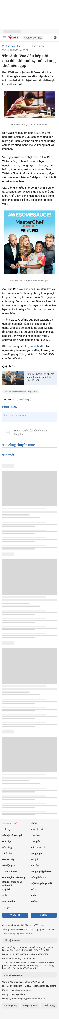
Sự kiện (44, 915)
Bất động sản (9, 865)
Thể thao (35, 835)
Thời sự (6, 829)
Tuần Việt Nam (10, 871)
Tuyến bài (15, 915)
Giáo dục (6, 841)
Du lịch (34, 859)
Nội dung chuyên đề (41, 883)
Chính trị (36, 823)
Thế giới (35, 841)
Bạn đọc (35, 865)
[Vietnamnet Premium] (9, 824)
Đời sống (7, 847)
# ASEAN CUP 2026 (33, 38)
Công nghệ (37, 853)
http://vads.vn (18, 994)
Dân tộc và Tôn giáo (12, 835)
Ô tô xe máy (8, 859)
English (6, 889)
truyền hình (32, 346)
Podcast (35, 901)
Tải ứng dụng (10, 1005)
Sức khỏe (7, 853)
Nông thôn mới (39, 877)
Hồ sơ (34, 889)
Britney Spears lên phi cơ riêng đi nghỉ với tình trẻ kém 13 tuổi (40, 377)
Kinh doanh (37, 829)
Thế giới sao (38, 46)
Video (34, 895)
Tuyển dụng (49, 1005)
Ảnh (4, 895)
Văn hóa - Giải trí (15, 46)
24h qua (6, 907)
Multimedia (8, 901)
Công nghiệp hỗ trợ (41, 871)
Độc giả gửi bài (30, 1005)
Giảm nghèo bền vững (14, 877)
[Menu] (4, 38)
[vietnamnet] (14, 39)
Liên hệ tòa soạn (12, 940)
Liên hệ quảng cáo (13, 975)
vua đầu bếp (24, 399)
